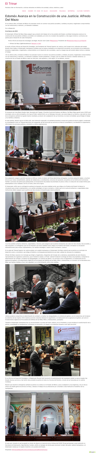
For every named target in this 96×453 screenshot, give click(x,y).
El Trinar (11, 3)
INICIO (24, 11)
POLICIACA (62, 11)
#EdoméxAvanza (42, 449)
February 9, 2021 (36, 43)
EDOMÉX (30, 11)
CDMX (38, 11)
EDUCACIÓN (53, 11)
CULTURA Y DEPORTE (83, 11)
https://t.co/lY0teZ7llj (80, 40)
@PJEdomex (70, 40)
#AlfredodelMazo (17, 449)
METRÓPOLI (71, 11)
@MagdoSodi (54, 40)
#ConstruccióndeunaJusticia (30, 449)
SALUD (46, 11)
